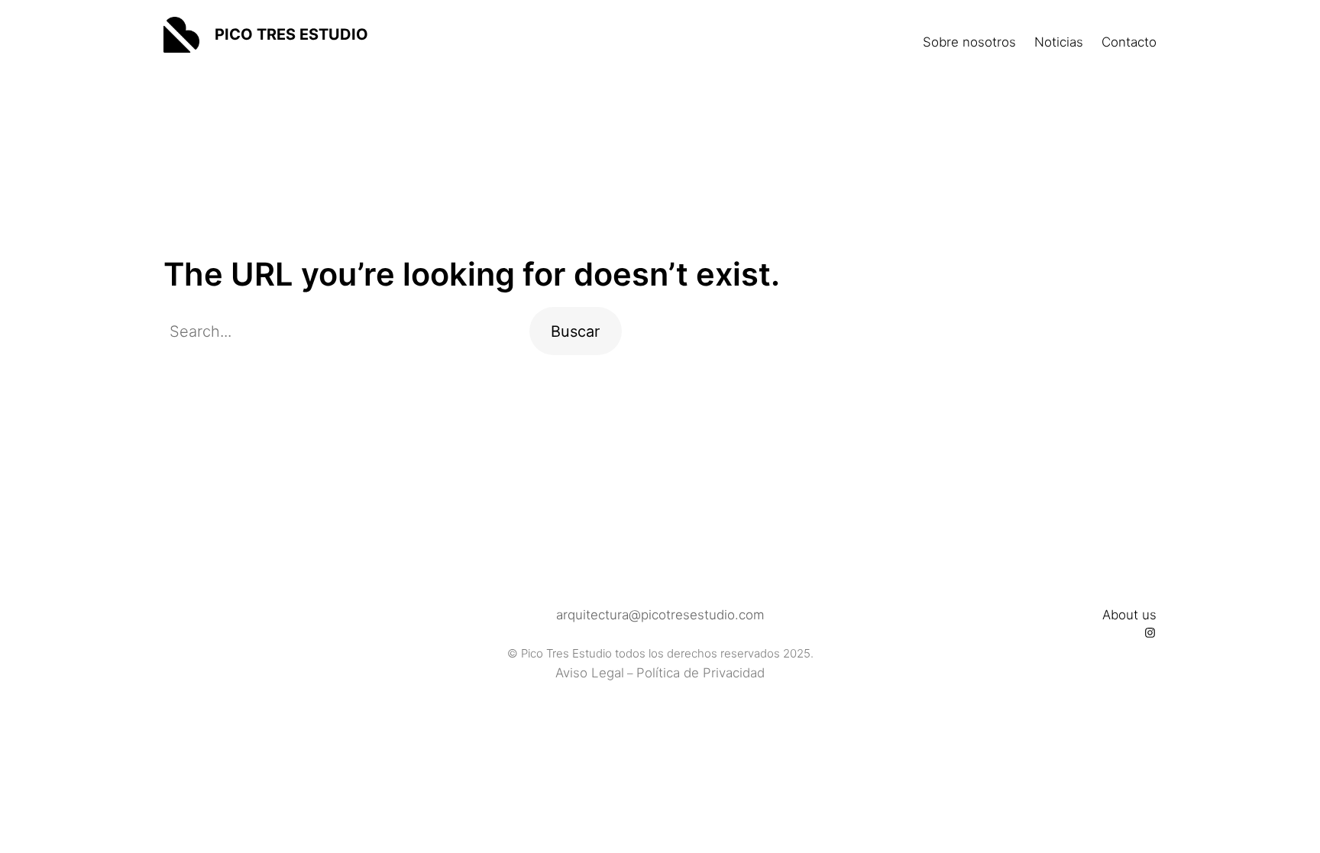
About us (1129, 614)
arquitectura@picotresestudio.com (660, 614)
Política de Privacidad (700, 672)
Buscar (575, 331)
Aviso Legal (589, 672)
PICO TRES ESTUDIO (291, 34)
